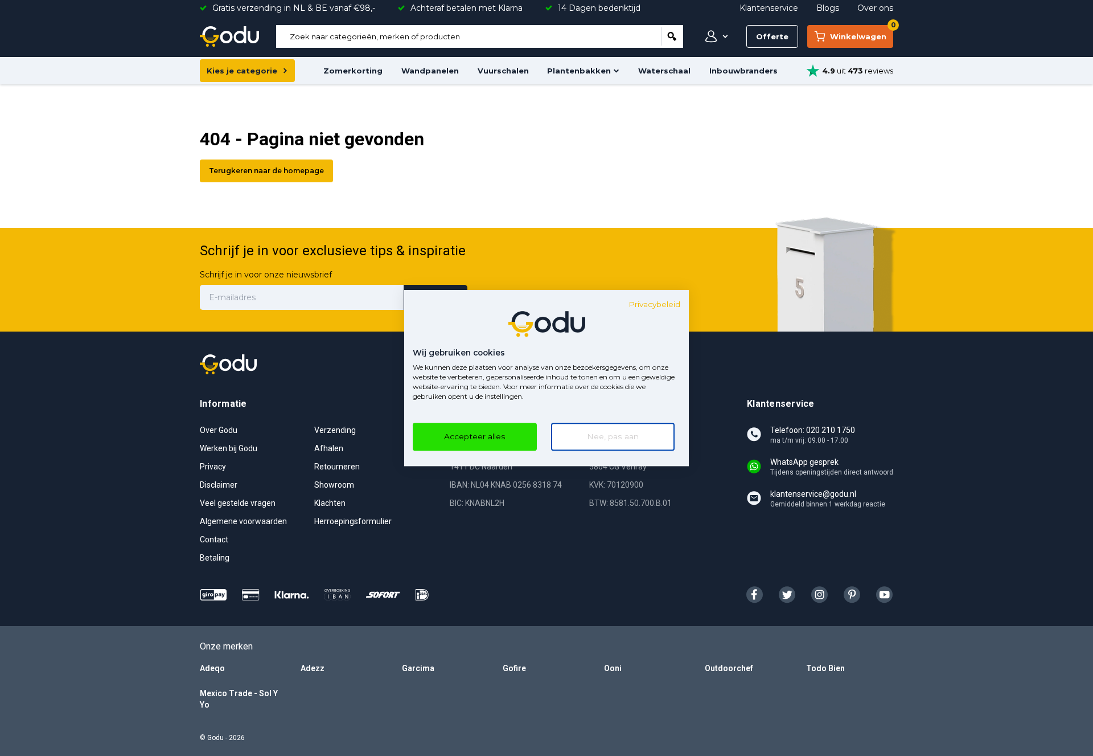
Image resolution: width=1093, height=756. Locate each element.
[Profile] (714, 36)
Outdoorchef (729, 668)
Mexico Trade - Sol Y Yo (239, 699)
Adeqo (212, 668)
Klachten (330, 503)
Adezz (312, 668)
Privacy (213, 466)
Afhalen (328, 448)
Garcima (418, 668)
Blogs (827, 8)
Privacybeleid (654, 304)
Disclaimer (218, 484)
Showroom (334, 484)
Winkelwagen (861, 33)
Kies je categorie (242, 70)
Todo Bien (825, 668)
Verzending (335, 430)
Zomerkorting (353, 70)
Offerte (772, 36)
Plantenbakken (579, 70)
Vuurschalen (503, 70)
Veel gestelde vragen (238, 503)
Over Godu (218, 430)
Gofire (514, 668)
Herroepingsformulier (353, 521)
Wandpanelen (430, 70)
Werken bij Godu (228, 448)
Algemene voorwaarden (243, 521)
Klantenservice (768, 8)
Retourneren (337, 466)
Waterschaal (664, 70)
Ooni (613, 668)
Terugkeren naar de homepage (266, 170)
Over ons (875, 8)
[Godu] (229, 36)
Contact (214, 539)
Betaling (214, 557)
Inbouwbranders (743, 70)
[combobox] (468, 36)
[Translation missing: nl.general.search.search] (672, 36)
